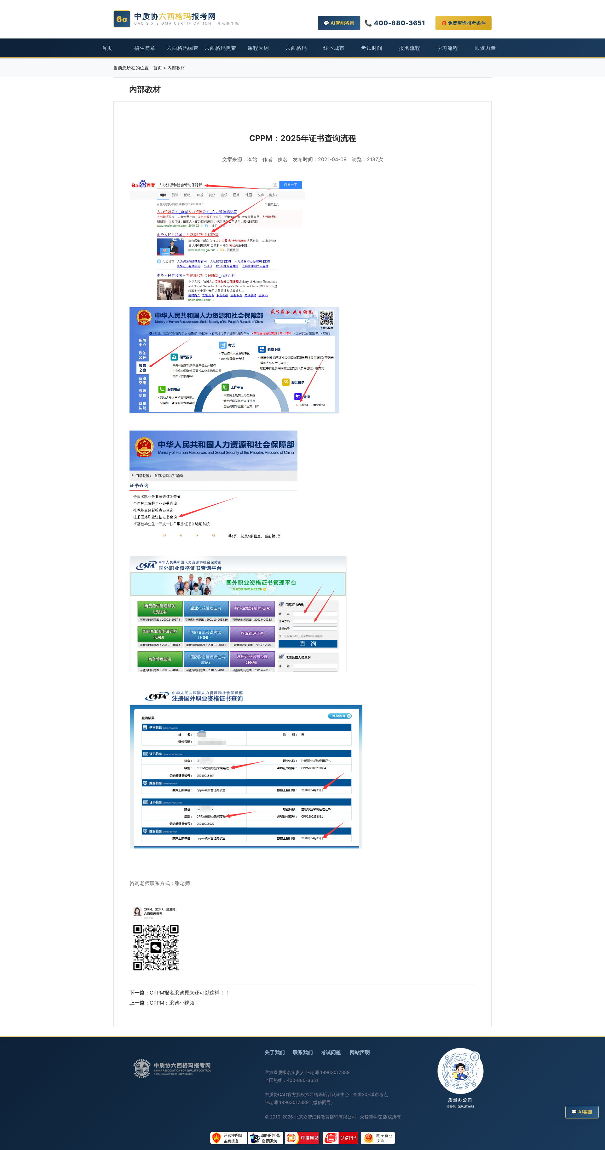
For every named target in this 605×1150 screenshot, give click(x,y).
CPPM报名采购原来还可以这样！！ (190, 992)
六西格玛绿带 (183, 48)
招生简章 (145, 48)
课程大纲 (258, 48)
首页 (107, 48)
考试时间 (372, 48)
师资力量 (485, 48)
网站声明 (360, 1052)
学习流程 (447, 48)
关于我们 (275, 1052)
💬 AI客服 (582, 1111)
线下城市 (334, 48)
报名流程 (409, 48)
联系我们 (303, 1052)
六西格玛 (296, 48)
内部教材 (176, 67)
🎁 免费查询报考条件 (463, 23)
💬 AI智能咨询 (339, 23)
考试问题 (331, 1052)
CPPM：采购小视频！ (174, 1003)
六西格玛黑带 (221, 48)
